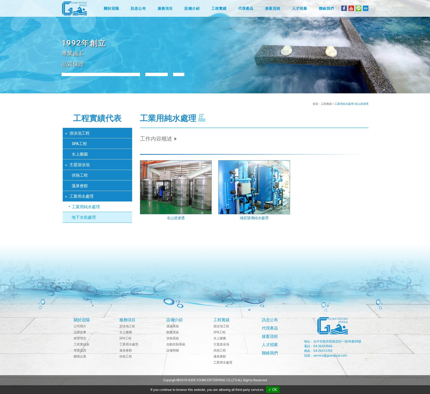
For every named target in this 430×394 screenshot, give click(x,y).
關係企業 (80, 356)
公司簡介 (80, 326)
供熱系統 (172, 338)
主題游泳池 (79, 164)
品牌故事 (80, 332)
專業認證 (80, 350)
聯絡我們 (270, 353)
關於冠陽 (82, 319)
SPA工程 (79, 143)
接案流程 (270, 336)
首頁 (315, 103)
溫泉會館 (80, 185)
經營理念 (80, 338)
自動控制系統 (175, 344)
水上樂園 (80, 154)
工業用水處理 (81, 196)
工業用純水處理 (86, 206)
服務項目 (127, 319)
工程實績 (326, 103)
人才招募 (270, 344)
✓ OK (272, 390)
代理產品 (270, 328)
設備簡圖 (172, 350)
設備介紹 (174, 319)
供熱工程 (80, 175)
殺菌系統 (172, 332)
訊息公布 (270, 319)
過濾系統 (172, 326)
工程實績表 (81, 344)
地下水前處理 (84, 217)
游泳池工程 (79, 133)
